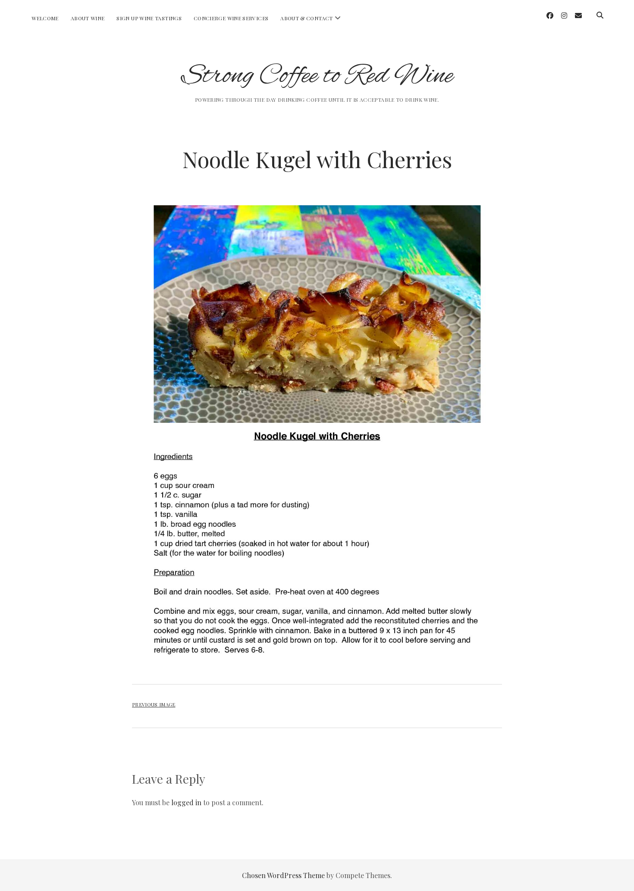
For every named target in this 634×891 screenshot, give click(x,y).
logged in (186, 802)
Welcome (45, 18)
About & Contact (306, 18)
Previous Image (153, 704)
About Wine (88, 18)
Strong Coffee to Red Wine (317, 76)
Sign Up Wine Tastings (149, 18)
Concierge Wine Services (231, 18)
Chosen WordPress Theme (283, 875)
